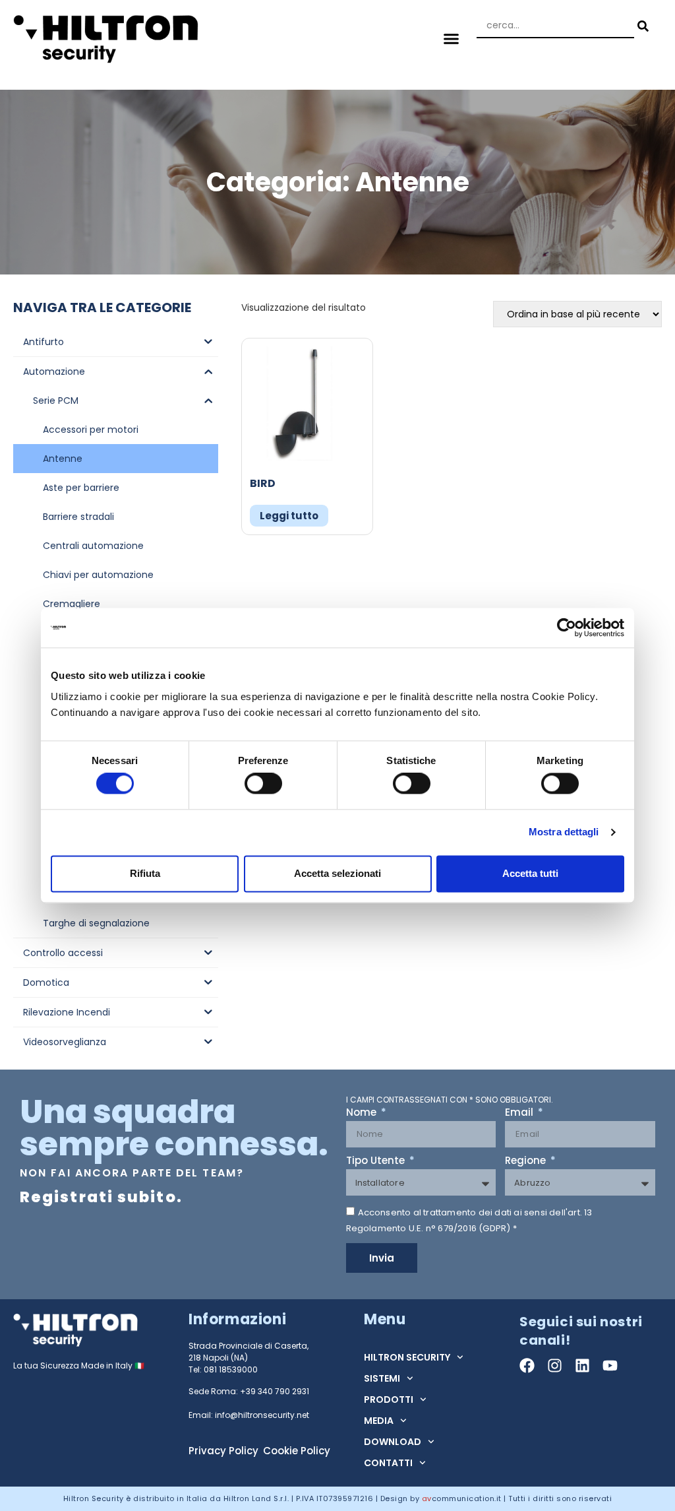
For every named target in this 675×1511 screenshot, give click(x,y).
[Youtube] (610, 1365)
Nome (362, 1113)
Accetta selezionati (337, 873)
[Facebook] (527, 1365)
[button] (450, 38)
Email (520, 1113)
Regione (526, 1161)
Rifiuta (145, 873)
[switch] (263, 783)
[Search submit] (641, 26)
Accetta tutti (530, 873)
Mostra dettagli (564, 832)
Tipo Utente (376, 1161)
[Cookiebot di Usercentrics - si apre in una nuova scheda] (566, 627)
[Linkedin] (582, 1365)
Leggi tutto (289, 516)
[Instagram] (554, 1365)
